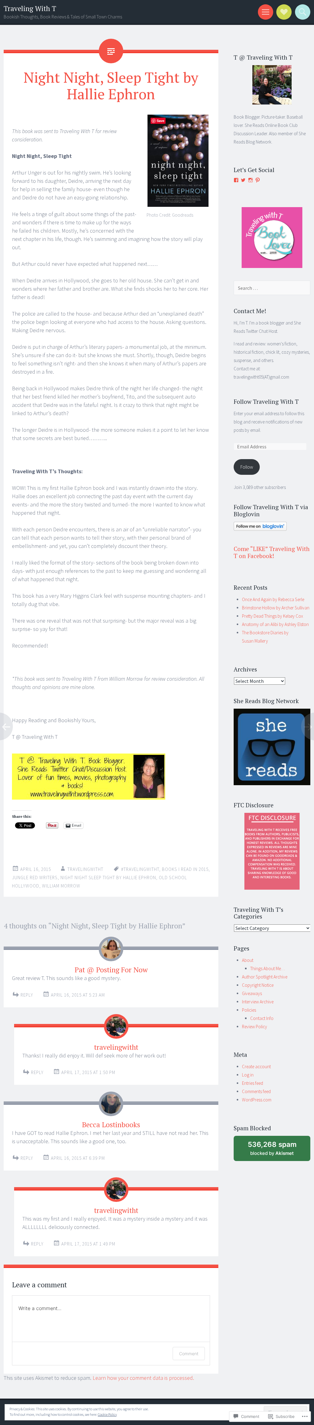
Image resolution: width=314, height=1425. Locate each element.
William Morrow (61, 886)
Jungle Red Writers (35, 877)
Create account (256, 1066)
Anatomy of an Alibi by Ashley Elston (275, 624)
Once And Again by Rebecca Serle (273, 599)
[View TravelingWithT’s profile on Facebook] (236, 180)
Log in (248, 1075)
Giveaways (252, 993)
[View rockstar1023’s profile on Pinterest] (257, 180)
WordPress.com (256, 1100)
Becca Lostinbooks (111, 1124)
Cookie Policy (107, 1414)
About (247, 960)
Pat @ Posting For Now (111, 969)
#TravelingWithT (140, 869)
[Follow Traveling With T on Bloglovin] (260, 529)
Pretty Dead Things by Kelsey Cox (272, 616)
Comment (188, 1353)
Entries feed (252, 1083)
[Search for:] (272, 288)
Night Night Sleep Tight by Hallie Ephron (108, 877)
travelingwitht (85, 869)
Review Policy (254, 1026)
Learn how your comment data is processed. (143, 1377)
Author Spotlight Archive (264, 977)
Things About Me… (267, 968)
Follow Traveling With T (266, 401)
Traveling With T (30, 8)
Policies (249, 1010)
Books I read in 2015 (185, 869)
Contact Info (262, 1018)
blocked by (278, 1150)
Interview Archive (258, 1002)
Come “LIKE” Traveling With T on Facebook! (272, 552)
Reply (27, 995)
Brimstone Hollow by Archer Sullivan (275, 608)
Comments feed (256, 1091)
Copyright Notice (258, 985)
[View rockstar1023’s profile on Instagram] (250, 180)
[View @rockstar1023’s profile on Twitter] (243, 180)
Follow (246, 467)
